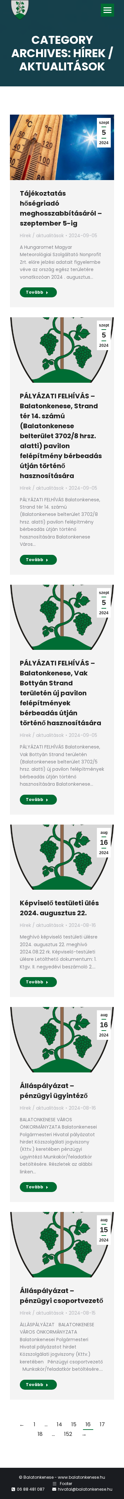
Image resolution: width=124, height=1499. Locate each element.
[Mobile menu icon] (107, 10)
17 (102, 1424)
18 (40, 1434)
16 (88, 1424)
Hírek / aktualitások (42, 235)
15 (73, 1424)
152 (68, 1434)
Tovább (34, 292)
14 (59, 1424)
